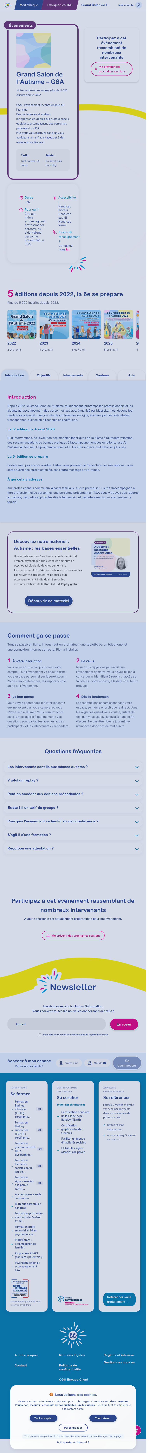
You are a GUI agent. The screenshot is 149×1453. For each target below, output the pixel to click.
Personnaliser (73, 1427)
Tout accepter (43, 1418)
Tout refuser (103, 1418)
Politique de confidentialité (73, 1442)
